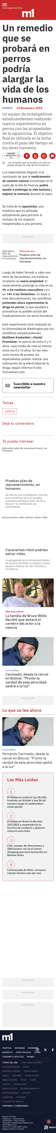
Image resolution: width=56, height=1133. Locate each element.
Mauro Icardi (9, 1088)
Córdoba (17, 1075)
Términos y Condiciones (15, 1106)
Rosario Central (11, 1071)
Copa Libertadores (31, 1062)
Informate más (27, 251)
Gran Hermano (10, 1093)
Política (7, 1048)
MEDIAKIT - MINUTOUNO (13, 1119)
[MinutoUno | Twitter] (45, 1050)
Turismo (26, 1093)
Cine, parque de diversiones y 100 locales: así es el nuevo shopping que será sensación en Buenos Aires (27, 850)
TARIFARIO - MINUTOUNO (13, 1121)
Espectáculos (23, 1052)
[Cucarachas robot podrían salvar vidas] (28, 530)
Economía (33, 1048)
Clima (33, 1080)
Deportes (7, 1052)
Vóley (23, 1080)
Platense (21, 1097)
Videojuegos (31, 1071)
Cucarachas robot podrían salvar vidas (26, 551)
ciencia (9, 411)
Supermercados (11, 1067)
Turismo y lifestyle (13, 1056)
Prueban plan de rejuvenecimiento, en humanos (32, 258)
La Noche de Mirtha (12, 1101)
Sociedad (20, 1048)
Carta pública (12, 670)
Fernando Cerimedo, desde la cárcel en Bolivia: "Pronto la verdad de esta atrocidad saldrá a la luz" (27, 760)
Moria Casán (32, 1075)
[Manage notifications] (48, 1121)
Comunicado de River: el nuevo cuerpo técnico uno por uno (26, 871)
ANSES (5, 1075)
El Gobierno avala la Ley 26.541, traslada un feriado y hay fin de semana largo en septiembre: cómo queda (27, 802)
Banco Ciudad (9, 1080)
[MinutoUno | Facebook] (51, 1050)
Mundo (7, 108)
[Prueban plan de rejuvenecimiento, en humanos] (10, 255)
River (26, 1067)
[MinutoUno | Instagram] (37, 1050)
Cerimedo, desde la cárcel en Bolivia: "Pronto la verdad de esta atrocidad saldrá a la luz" (26, 680)
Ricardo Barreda (29, 1088)
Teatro (6, 1084)
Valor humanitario (14, 611)
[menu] (6, 4)
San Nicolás (19, 1084)
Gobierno (7, 1097)
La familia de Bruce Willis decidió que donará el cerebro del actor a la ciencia (26, 621)
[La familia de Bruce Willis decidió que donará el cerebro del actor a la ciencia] (28, 592)
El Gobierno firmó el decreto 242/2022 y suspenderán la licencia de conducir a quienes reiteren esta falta (26, 826)
